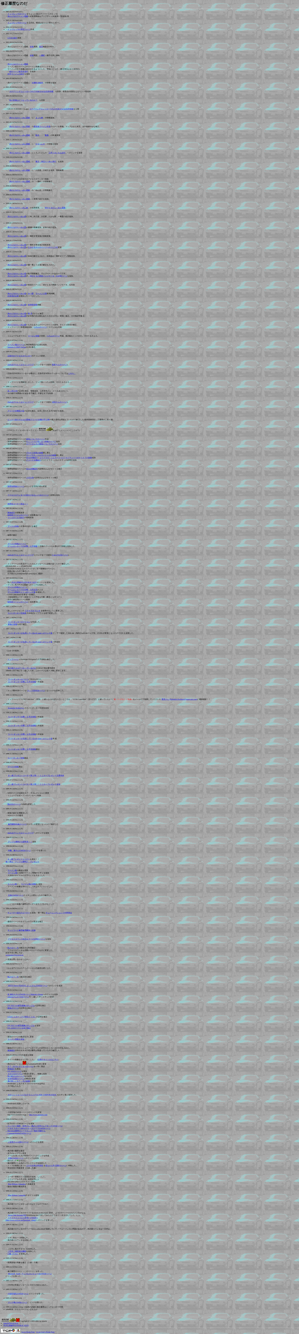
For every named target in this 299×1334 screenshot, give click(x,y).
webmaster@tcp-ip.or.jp (14, 955)
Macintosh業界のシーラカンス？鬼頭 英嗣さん (26, 1131)
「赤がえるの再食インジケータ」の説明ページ (47, 276)
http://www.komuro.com (38, 1115)
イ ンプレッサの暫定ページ (18, 29)
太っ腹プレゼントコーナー (18, 859)
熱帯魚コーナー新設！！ (17, 504)
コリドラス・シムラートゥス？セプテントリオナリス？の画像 (66, 458)
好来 (32, 47)
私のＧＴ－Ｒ (13, 948)
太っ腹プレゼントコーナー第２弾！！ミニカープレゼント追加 (33, 784)
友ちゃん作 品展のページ (55, 1165)
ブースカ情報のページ (16, 544)
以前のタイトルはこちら (48, 1059)
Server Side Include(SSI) (16, 1215)
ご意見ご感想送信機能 (16, 1251)
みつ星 (31, 294)
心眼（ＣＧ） (13, 1254)
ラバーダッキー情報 (15, 758)
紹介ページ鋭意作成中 (18, 71)
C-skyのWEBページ (60, 555)
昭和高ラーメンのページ (17, 515)
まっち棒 (39, 118)
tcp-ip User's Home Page (45, 1332)
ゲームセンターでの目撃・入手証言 (22, 590)
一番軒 (42, 55)
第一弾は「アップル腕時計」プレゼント (22, 862)
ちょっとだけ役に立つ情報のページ (41, 442)
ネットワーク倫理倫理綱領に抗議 (21, 930)
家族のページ (13, 1008)
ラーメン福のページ (15, 345)
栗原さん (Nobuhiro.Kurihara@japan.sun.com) (179, 699)
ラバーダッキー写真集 (16, 613)
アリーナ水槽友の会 (15, 411)
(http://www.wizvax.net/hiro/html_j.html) (21, 1220)
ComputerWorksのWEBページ (18, 1133)
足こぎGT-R (12, 391)
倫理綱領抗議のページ (17, 824)
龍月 (41, 47)
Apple (18, 1274)
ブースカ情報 (13, 526)
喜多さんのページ (59, 365)
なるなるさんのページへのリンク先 (43, 247)
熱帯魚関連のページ (15, 486)
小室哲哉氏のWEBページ (17, 1294)
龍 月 (30, 313)
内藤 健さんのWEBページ (19, 850)
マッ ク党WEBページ (36, 691)
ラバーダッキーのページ (17, 679)
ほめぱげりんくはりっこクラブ (20, 365)
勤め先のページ (14, 804)
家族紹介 (11, 513)
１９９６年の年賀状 (34, 1165)
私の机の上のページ (15, 1076)
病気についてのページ (35, 439)
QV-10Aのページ (14, 1071)
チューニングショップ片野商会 (58, 913)
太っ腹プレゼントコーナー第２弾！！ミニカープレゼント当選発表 (35, 775)
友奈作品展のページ (15, 1079)
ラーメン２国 (41, 294)
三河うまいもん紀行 (57, 153)
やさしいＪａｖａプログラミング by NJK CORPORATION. (32, 1095)
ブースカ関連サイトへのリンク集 (21, 592)
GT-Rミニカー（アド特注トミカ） (21, 1017)
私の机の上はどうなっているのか (21, 668)
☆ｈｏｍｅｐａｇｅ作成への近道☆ (22, 1218)
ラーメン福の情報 (28, 884)
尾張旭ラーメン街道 (42, 126)
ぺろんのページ (40, 327)
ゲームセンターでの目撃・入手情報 (22, 546)
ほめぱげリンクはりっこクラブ (20, 833)
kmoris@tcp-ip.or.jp (11, 1323)
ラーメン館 (12, 870)
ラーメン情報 (33, 336)
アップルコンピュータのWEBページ (36, 1274)
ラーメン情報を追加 (15, 1039)
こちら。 (72, 373)
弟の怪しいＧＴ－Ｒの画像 (18, 1081)
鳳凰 (47, 135)
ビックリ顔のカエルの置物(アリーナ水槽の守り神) (28, 420)
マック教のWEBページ (17, 1302)
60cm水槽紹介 (32, 458)
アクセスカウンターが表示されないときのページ (28, 495)
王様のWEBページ (15, 895)
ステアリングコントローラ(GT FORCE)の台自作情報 (31, 91)
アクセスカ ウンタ (33, 611)
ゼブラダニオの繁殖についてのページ (42, 444)
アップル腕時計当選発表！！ (19, 842)
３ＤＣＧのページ (14, 1074)
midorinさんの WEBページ (18, 997)
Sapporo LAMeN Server (16, 347)
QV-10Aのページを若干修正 (19, 1028)
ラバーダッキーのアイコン (18, 622)
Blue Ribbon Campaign (16, 1184)
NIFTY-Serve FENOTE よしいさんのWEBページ (27, 986)
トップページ (13, 659)
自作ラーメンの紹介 (15, 74)
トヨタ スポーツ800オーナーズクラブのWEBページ (28, 1128)
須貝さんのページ (59, 402)
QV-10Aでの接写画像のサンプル (21, 1006)
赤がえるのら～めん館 (18, 208)
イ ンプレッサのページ (17, 14)
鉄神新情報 (32, 305)
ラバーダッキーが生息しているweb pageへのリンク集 (29, 633)
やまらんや (40, 144)
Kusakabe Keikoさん (16, 708)
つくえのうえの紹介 (15, 518)
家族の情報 (12, 624)
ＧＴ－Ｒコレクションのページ (20, 1066)
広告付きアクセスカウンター (19, 356)
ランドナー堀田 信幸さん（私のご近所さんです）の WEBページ (34, 1126)
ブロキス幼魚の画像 (34, 453)
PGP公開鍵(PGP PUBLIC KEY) (24, 582)
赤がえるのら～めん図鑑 (19, 118)
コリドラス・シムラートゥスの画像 (41, 455)
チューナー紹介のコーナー (18, 913)
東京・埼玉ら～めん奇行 (46, 161)
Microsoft (11, 1274)
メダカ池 (30, 478)
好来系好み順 (13, 296)
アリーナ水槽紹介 (33, 460)
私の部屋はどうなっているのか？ (23, 100)
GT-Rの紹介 (12, 38)
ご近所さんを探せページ (17, 1142)
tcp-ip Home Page (28, 1332)
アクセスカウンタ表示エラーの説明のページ (26, 939)
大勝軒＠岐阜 (37, 83)
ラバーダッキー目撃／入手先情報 (21, 682)
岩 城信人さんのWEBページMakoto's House (25, 994)
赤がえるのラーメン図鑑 (17, 16)
